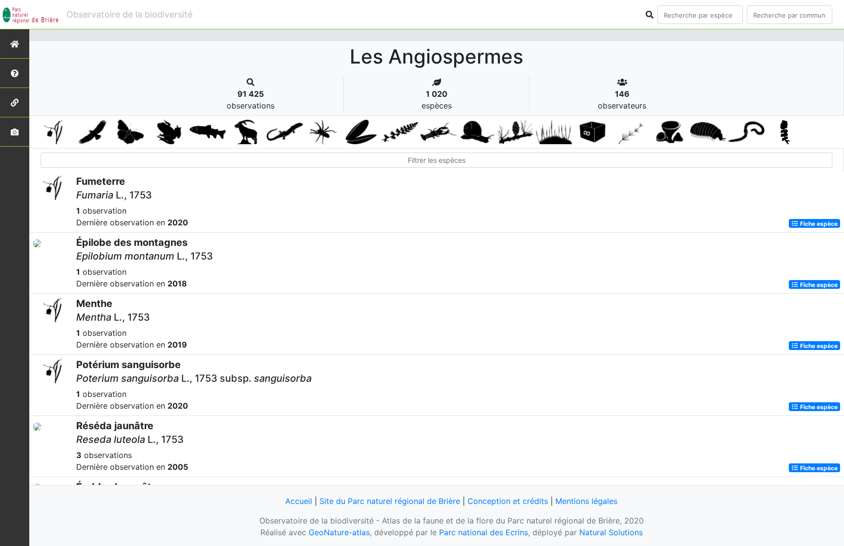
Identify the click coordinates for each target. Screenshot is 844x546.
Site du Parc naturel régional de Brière (389, 501)
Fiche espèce (818, 223)
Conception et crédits (507, 501)
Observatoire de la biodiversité (129, 14)
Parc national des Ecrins (483, 532)
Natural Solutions (611, 532)
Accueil (298, 501)
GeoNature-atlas (339, 532)
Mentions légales (586, 501)
